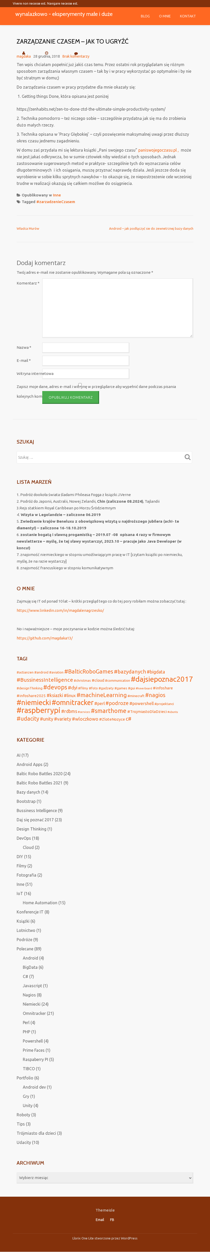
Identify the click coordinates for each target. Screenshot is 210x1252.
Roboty (23, 1114)
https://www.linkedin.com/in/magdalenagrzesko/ (60, 610)
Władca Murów (28, 228)
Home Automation (40, 902)
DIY (20, 856)
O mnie (165, 16)
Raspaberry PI (35, 1059)
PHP (26, 1031)
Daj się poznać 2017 (35, 819)
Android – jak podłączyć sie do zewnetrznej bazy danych (151, 228)
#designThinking (30, 688)
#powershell (141, 703)
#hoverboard (144, 688)
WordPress (129, 1238)
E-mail (24, 360)
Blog (145, 16)
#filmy (83, 688)
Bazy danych (28, 792)
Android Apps (30, 764)
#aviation (56, 672)
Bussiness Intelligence (37, 810)
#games (120, 688)
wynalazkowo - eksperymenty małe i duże (64, 13)
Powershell (33, 1041)
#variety (62, 718)
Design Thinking (31, 829)
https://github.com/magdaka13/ (45, 638)
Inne (57, 195)
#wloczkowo (85, 718)
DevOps (24, 838)
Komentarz (28, 283)
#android (41, 672)
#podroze (117, 703)
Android (30, 958)
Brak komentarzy (75, 56)
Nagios (29, 995)
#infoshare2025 (31, 695)
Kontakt (188, 16)
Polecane (25, 948)
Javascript (32, 985)
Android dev (34, 1087)
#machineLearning (102, 695)
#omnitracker (72, 702)
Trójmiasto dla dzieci (36, 1133)
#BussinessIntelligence (45, 680)
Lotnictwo (26, 930)
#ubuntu (172, 711)
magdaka (24, 56)
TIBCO (29, 1068)
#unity (46, 718)
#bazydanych (130, 672)
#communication (117, 680)
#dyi (72, 687)
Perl (26, 1022)
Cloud (28, 847)
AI (18, 755)
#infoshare (163, 688)
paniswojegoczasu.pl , (159, 150)
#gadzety (106, 688)
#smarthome (109, 710)
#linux (70, 695)
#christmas (82, 680)
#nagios (155, 695)
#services (84, 711)
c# (128, 719)
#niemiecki (34, 702)
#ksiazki (55, 695)
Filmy (21, 866)
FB (112, 1220)
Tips (21, 1124)
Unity (28, 1105)
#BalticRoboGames (88, 671)
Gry (26, 1096)
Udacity (24, 1142)
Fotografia (26, 875)
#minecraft (136, 696)
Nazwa (24, 347)
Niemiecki (31, 1004)
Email (100, 1220)
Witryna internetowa (35, 373)
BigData (30, 967)
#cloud (98, 680)
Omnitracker (34, 1013)
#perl (99, 703)
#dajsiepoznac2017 (162, 679)
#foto (93, 688)
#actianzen (25, 672)
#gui (131, 688)
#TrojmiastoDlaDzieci (147, 711)
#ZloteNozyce (112, 719)
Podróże (24, 939)
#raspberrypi (38, 710)
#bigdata (156, 671)
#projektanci (164, 704)
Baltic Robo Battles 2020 (39, 773)
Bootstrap (26, 801)
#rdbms (69, 711)
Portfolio (25, 1078)
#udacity (28, 719)
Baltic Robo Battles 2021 (39, 783)
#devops (55, 687)
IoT (20, 893)
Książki (23, 921)
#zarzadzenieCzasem (55, 201)
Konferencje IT (30, 912)
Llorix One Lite (83, 1238)
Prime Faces (34, 1050)
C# (25, 976)
